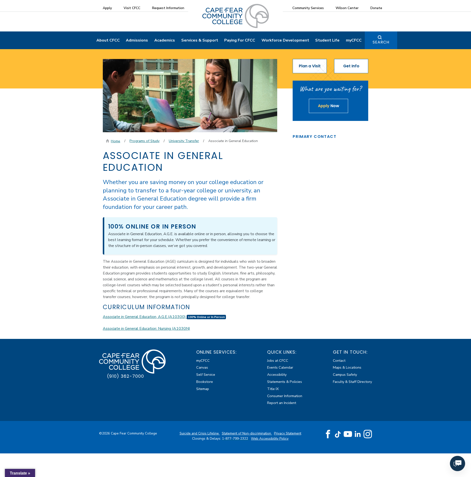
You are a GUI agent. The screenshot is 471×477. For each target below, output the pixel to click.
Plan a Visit (310, 66)
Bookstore (204, 381)
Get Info (351, 66)
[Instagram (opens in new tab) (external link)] (368, 434)
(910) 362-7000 (125, 376)
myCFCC (354, 40)
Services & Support (199, 40)
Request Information (168, 8)
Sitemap (202, 388)
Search (381, 42)
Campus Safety (345, 374)
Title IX (273, 388)
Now (328, 106)
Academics (164, 40)
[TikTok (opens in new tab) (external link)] (338, 434)
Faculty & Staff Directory (352, 381)
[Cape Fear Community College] (235, 15)
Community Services (308, 8)
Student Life (327, 40)
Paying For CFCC (239, 40)
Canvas (202, 367)
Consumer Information (284, 395)
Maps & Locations (347, 367)
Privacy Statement (287, 433)
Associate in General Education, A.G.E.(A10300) (164, 316)
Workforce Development (285, 40)
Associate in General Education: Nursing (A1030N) (146, 328)
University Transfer (184, 140)
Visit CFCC (132, 8)
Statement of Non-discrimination (247, 433)
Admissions (137, 40)
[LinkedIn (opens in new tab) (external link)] (357, 434)
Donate (376, 8)
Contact (339, 360)
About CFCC (108, 40)
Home (115, 141)
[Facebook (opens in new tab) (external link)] (328, 434)
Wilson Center (347, 8)
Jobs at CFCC (277, 360)
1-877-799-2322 (235, 438)
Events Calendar (280, 367)
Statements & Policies (284, 381)
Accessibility (277, 374)
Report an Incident (281, 402)
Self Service (205, 374)
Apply (107, 8)
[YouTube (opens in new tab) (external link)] (348, 434)
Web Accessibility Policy (269, 438)
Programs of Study (144, 140)
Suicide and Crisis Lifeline (200, 433)
